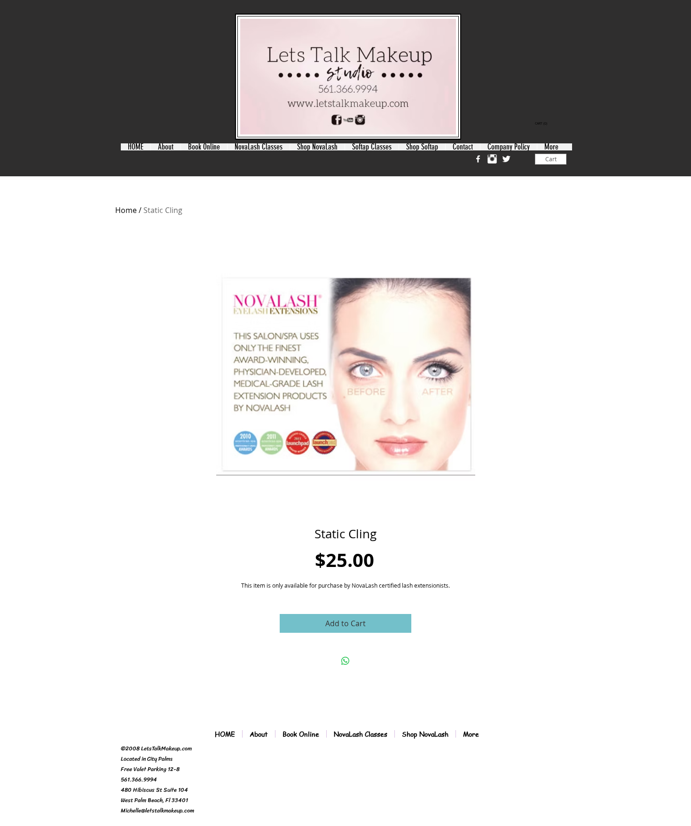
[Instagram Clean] (492, 159)
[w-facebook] (478, 159)
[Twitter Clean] (506, 159)
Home (126, 210)
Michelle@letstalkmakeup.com (157, 810)
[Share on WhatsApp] (345, 661)
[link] (542, 124)
